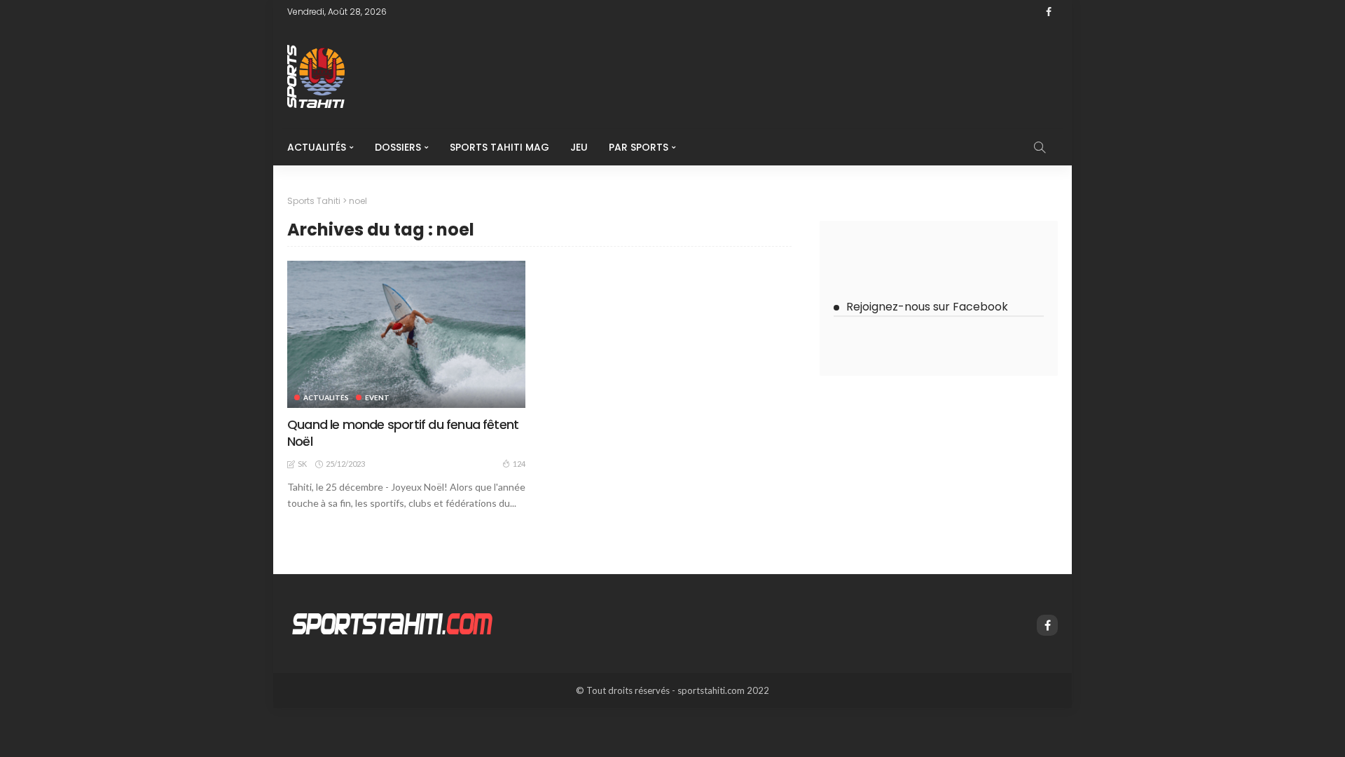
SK (302, 463)
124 (519, 463)
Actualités (316, 147)
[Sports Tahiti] (392, 622)
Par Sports (638, 147)
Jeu (579, 147)
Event (377, 397)
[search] (1039, 147)
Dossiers (398, 147)
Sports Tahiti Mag (499, 147)
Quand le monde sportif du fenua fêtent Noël (402, 432)
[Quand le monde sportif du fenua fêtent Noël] (406, 334)
